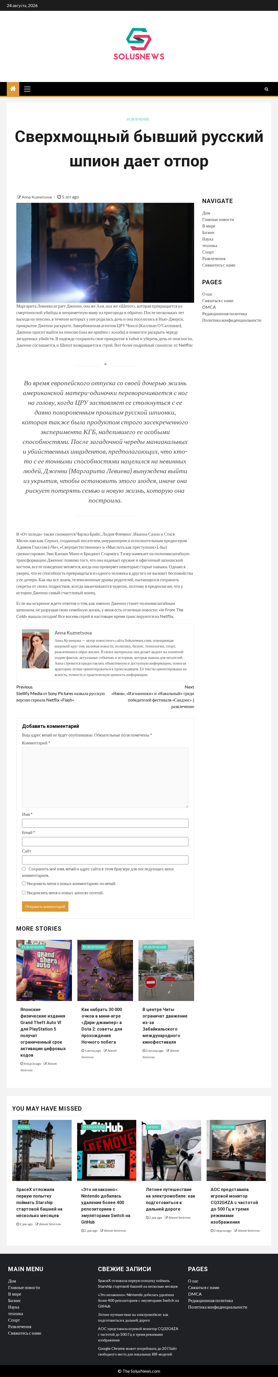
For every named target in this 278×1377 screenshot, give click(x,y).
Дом (206, 212)
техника (209, 245)
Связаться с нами (217, 300)
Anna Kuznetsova (37, 197)
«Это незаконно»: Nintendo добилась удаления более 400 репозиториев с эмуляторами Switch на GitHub (138, 1300)
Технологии (94, 1127)
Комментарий (36, 742)
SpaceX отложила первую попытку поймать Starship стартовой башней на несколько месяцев (39, 1202)
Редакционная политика (224, 313)
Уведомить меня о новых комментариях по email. (71, 883)
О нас (207, 293)
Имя (27, 814)
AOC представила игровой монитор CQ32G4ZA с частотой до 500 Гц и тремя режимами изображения (138, 1334)
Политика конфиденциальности (231, 320)
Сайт (26, 850)
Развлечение (138, 119)
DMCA (209, 306)
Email (28, 832)
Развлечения (213, 258)
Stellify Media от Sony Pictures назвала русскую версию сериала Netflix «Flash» (60, 693)
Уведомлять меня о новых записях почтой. (64, 892)
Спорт (208, 251)
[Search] (266, 89)
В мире (208, 225)
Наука (207, 238)
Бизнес (208, 232)
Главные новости (218, 219)
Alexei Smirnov (50, 1224)
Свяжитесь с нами (218, 264)
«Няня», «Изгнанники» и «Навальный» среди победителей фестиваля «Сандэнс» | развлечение (152, 696)
